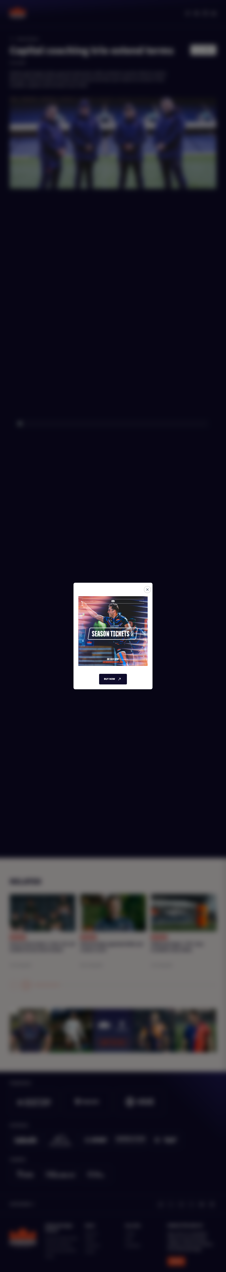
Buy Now (109, 679)
